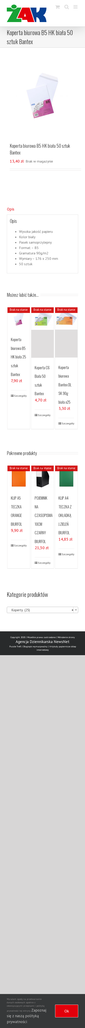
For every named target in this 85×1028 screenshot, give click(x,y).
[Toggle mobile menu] (75, 7)
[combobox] (42, 610)
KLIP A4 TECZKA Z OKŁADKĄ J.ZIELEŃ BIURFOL (65, 515)
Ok (66, 1011)
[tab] (42, 209)
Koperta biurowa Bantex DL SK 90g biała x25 (64, 385)
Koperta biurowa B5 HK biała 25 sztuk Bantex (18, 357)
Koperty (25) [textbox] (41, 610)
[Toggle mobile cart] (57, 7)
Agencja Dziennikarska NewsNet (42, 641)
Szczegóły (20, 395)
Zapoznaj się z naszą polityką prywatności (26, 1016)
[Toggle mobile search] (66, 7)
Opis (10, 209)
